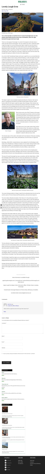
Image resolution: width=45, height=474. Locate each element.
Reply (5, 311)
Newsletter (20, 463)
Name (3, 336)
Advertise (32, 460)
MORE (3, 375)
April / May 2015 (5, 11)
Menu (23, 4)
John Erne (9, 304)
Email (3, 342)
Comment (4, 323)
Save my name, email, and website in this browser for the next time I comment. (19, 353)
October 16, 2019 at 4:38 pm (13, 306)
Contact (32, 462)
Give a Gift (20, 462)
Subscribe (20, 460)
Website (3, 348)
